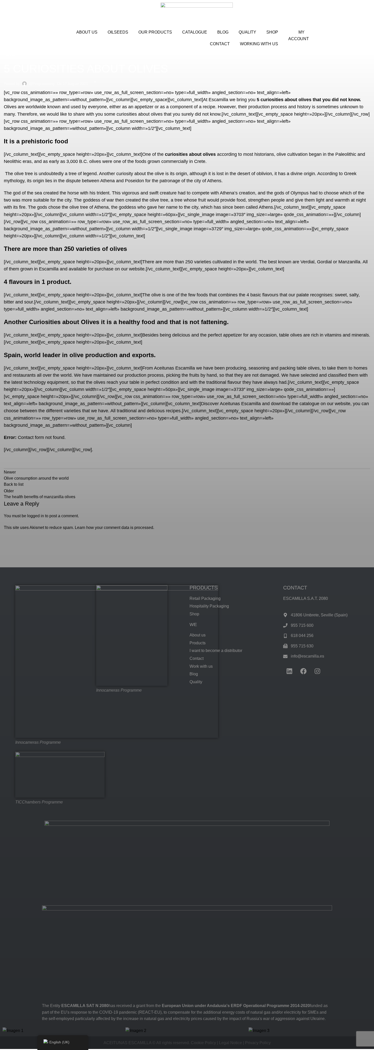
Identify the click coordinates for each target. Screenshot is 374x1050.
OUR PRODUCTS (155, 32)
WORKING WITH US (259, 44)
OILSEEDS (118, 32)
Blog (10, 55)
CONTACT (220, 44)
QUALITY (247, 32)
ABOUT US (86, 32)
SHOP (272, 32)
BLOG (222, 32)
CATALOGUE (194, 32)
